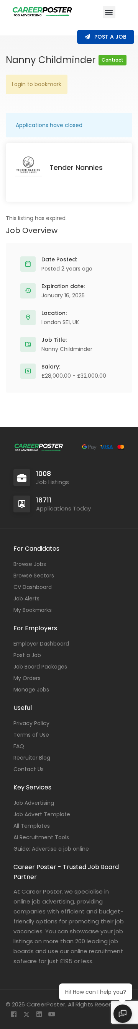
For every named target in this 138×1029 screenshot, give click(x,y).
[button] (109, 12)
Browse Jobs (29, 564)
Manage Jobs (31, 689)
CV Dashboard (32, 587)
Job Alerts (26, 598)
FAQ (18, 746)
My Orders (27, 678)
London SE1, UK (60, 322)
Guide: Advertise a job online (51, 849)
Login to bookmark (36, 84)
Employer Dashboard (41, 643)
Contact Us (28, 769)
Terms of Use (31, 735)
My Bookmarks (32, 610)
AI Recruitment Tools (41, 837)
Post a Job (27, 655)
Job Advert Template (41, 814)
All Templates (31, 826)
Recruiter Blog (31, 758)
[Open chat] (122, 1014)
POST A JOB (110, 37)
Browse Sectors (33, 575)
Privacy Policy (31, 723)
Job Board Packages (40, 666)
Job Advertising (33, 803)
